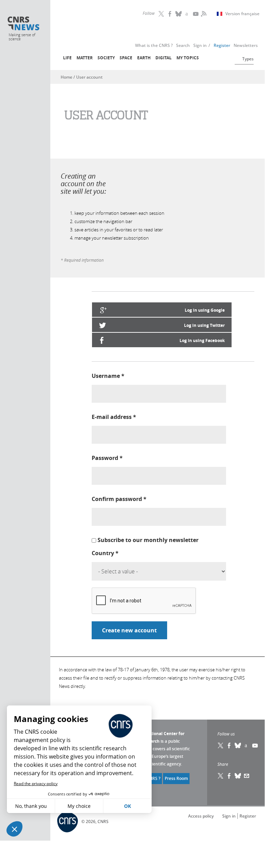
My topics (187, 58)
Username (108, 376)
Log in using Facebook (202, 340)
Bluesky (238, 745)
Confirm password (119, 499)
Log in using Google (205, 310)
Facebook (170, 14)
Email (246, 776)
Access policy (201, 816)
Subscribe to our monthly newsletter (148, 540)
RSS (203, 14)
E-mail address (114, 417)
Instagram (187, 14)
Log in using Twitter (204, 325)
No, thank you (31, 806)
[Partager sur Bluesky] (238, 776)
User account (89, 77)
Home (66, 77)
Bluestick (178, 14)
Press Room (176, 778)
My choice (79, 806)
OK (127, 806)
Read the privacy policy (36, 783)
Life (67, 58)
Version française (242, 14)
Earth (144, 58)
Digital (163, 58)
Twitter (161, 14)
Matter (85, 58)
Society (106, 58)
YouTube (196, 14)
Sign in (229, 816)
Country (105, 553)
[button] (14, 829)
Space (126, 58)
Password (107, 458)
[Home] (23, 24)
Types (248, 59)
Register (247, 816)
